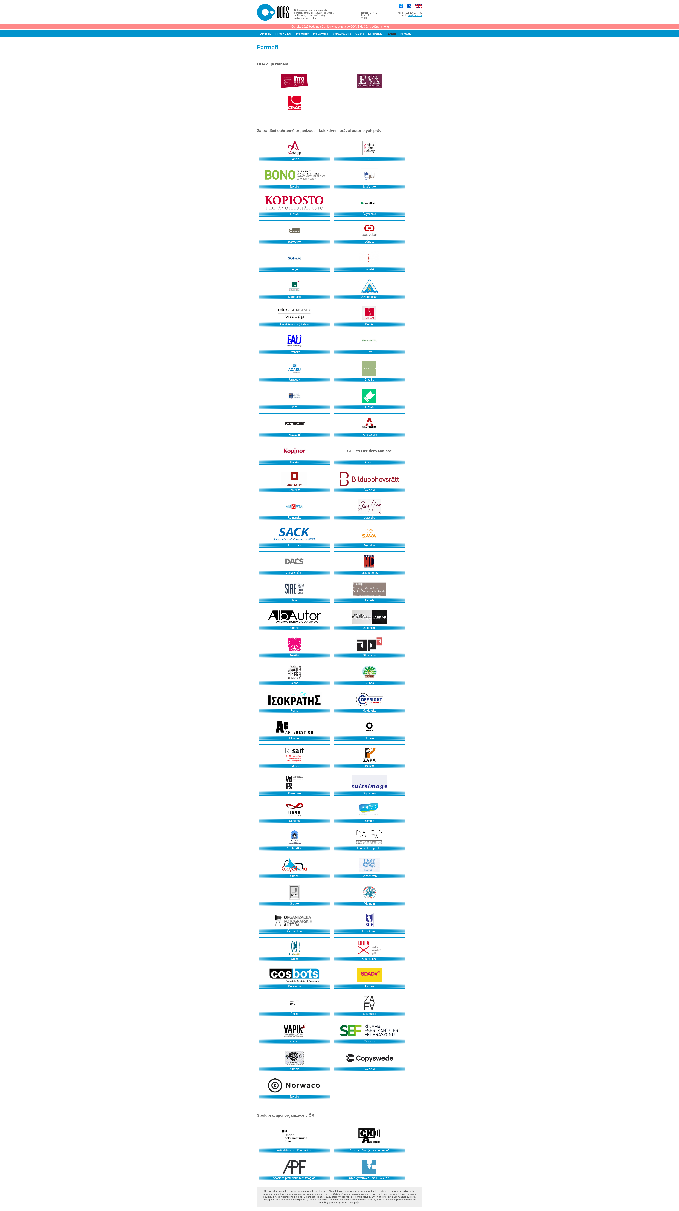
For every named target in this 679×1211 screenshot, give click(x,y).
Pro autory (302, 33)
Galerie (359, 33)
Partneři (391, 33)
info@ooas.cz (415, 15)
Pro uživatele (321, 33)
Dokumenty (375, 33)
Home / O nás (283, 33)
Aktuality (265, 33)
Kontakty (405, 33)
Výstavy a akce (342, 33)
